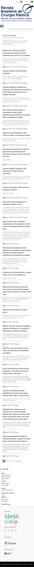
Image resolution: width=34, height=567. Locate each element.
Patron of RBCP (5, 483)
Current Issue (4, 497)
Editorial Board (5, 478)
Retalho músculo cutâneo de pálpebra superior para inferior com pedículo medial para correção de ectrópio (17, 328)
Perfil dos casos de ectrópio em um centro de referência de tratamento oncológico (16, 350)
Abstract (7, 66)
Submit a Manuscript (6, 490)
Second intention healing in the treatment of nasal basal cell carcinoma (14, 171)
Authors (3, 488)
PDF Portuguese (15, 66)
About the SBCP (5, 477)
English (18, 1)
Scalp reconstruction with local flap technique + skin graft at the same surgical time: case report (16, 371)
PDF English (24, 66)
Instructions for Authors (7, 493)
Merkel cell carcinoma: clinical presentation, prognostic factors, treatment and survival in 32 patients (16, 52)
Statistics (3, 482)
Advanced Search (5, 504)
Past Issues (4, 499)
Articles (3, 496)
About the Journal (6, 475)
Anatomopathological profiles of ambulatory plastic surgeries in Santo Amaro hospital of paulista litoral (16, 438)
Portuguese (27, 1)
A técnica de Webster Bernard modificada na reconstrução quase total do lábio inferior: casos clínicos (16, 393)
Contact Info (4, 485)
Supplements (4, 501)
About (3, 473)
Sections (3, 480)
